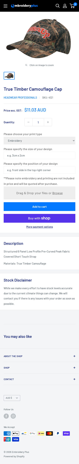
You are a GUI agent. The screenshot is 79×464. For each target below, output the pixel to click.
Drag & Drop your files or (39, 193)
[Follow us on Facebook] (6, 416)
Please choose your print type (23, 134)
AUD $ (9, 397)
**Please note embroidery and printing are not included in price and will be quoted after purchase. (39, 180)
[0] (72, 6)
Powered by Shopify (14, 456)
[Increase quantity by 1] (48, 122)
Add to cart (39, 206)
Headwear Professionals (20, 97)
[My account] (65, 6)
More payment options (39, 226)
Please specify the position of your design (31, 163)
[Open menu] (5, 6)
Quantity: (9, 122)
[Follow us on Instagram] (13, 416)
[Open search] (58, 6)
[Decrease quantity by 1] (28, 122)
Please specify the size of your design (28, 149)
